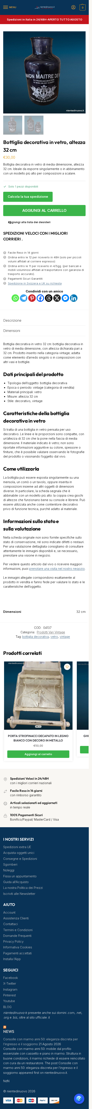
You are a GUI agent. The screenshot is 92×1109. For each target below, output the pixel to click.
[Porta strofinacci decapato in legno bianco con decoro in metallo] (38, 695)
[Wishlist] (67, 667)
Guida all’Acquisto (16, 882)
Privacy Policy (13, 941)
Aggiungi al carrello (44, 210)
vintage (65, 636)
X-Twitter (9, 983)
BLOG (7, 1007)
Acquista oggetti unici (18, 853)
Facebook (10, 978)
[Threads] (48, 298)
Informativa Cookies (17, 947)
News (8, 1031)
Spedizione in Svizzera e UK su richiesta (35, 283)
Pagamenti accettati (17, 953)
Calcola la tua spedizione (28, 197)
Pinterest (9, 995)
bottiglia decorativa (35, 636)
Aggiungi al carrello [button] (38, 754)
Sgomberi (10, 864)
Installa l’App (12, 959)
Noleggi (8, 870)
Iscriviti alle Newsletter (19, 894)
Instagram (10, 989)
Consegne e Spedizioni (20, 859)
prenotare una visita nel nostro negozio (57, 568)
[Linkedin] (73, 298)
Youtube (9, 1001)
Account (9, 912)
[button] (82, 7)
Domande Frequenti (17, 936)
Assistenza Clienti (16, 918)
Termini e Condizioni (18, 930)
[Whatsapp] (15, 298)
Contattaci (10, 924)
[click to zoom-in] (44, 72)
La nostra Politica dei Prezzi (23, 888)
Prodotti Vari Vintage (51, 632)
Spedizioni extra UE (17, 847)
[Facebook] (40, 298)
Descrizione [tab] (12, 320)
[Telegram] (23, 298)
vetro (54, 636)
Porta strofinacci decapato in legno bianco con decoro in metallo (38, 738)
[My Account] (73, 7)
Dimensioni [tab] (11, 331)
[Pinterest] (32, 298)
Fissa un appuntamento (20, 876)
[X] (57, 298)
